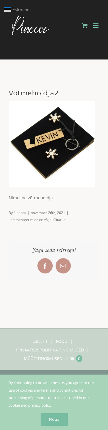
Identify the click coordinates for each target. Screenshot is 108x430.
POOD (61, 341)
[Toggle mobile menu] (96, 26)
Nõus (54, 419)
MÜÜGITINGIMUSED (43, 358)
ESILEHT (40, 341)
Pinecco (20, 212)
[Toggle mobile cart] (85, 26)
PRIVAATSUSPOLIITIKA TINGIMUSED (50, 350)
